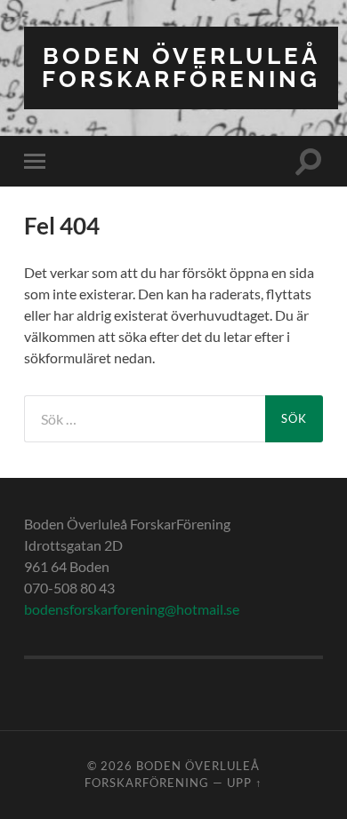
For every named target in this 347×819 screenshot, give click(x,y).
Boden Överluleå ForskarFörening (181, 67)
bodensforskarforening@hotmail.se (131, 608)
